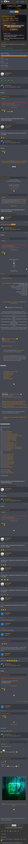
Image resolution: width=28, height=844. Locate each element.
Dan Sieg (19, 804)
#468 (26, 504)
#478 (26, 668)
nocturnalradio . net (8, 444)
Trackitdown (7, 467)
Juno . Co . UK (7, 461)
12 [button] (3, 54)
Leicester (10, 417)
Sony (5, 465)
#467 (26, 493)
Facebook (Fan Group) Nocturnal (11, 435)
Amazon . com (7, 454)
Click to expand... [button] (14, 107)
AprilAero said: (4, 276)
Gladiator (8, 358)
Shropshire (5, 351)
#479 (26, 710)
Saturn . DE (6, 464)
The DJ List (7, 373)
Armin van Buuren (6, 161)
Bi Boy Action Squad (15, 401)
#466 (26, 232)
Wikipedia (6, 431)
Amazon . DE (7, 455)
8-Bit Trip (8, 401)
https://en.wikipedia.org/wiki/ (21, 701)
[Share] (24, 78)
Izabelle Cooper (8, 346)
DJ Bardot (23, 401)
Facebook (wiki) (8, 374)
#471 (26, 573)
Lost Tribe (5, 301)
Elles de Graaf (5, 162)
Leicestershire (16, 417)
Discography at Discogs (10, 338)
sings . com (7, 376)
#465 (26, 222)
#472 (26, 588)
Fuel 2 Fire (22, 200)
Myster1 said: (4, 195)
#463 (26, 131)
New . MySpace (8, 378)
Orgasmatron (12, 407)
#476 (26, 638)
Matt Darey (15, 358)
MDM (21, 403)
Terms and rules (9, 839)
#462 (26, 90)
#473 (26, 603)
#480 (26, 739)
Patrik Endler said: (5, 641)
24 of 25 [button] (14, 825)
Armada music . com (8, 445)
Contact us (3, 839)
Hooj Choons (14, 303)
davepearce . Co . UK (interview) (11, 448)
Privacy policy (16, 839)
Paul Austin (17, 404)
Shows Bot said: (4, 96)
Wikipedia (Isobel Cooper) (10, 371)
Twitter (5, 469)
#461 (26, 78)
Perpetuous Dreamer (20, 161)
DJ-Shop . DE (7, 460)
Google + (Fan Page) (8, 440)
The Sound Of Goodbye (14, 162)
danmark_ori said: (5, 713)
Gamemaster (16, 301)
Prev (9, 825)
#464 (26, 145)
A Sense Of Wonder (10, 804)
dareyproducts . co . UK (9, 442)
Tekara (8, 405)
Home (24, 839)
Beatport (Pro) (7, 458)
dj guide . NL (7, 450)
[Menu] (1, 1)
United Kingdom (17, 351)
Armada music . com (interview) (11, 447)
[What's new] (26, 1)
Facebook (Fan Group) (9, 434)
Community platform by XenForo (11, 842)
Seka (17, 407)
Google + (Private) (8, 438)
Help (21, 839)
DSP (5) (4, 403)
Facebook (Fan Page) (9, 437)
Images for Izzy (5, 340)
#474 (26, 617)
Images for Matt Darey (7, 395)
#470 (26, 558)
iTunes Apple (7, 457)
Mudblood (4, 404)
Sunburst (4, 405)
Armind (23, 162)
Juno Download (7, 462)
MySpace (6, 377)
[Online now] (3, 75)
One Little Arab (11, 404)
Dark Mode (4, 837)
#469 (26, 543)
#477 (26, 658)
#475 (26, 628)
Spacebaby (23, 404)
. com (5, 441)
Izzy (11, 301)
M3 (8, 407)
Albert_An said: (4, 177)
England (11, 351)
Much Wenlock (20, 350)
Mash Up (17, 403)
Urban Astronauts (23, 407)
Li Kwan (8, 403)
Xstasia (12, 405)
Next (18, 825)
